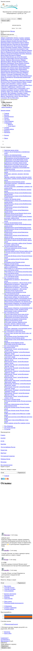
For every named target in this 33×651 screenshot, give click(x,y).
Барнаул (9, 41)
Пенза (21, 75)
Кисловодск (12, 55)
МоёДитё (3, 453)
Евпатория (13, 49)
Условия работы (9, 129)
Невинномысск (5, 64)
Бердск (25, 41)
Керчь (2, 55)
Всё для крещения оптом (11, 293)
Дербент (19, 47)
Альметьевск (9, 38)
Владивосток (17, 44)
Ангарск (16, 38)
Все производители (6, 465)
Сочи (23, 86)
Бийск (9, 42)
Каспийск (22, 53)
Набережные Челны (12, 63)
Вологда (3, 47)
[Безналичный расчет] (11, 624)
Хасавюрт (20, 93)
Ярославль (15, 97)
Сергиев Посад (27, 85)
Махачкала (4, 61)
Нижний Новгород (24, 66)
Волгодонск (17, 45)
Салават (29, 82)
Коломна (3, 56)
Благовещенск (15, 42)
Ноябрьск (25, 72)
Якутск (10, 97)
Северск (20, 85)
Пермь (3, 77)
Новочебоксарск (6, 71)
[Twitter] (4, 479)
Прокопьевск (5, 80)
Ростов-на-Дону (5, 82)
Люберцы (9, 60)
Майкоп (23, 60)
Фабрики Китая (5, 459)
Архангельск (9, 39)
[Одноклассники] (6, 479)
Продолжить (4, 646)
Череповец (17, 94)
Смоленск (19, 86)
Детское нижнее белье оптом (13, 246)
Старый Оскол (12, 88)
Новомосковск (5, 69)
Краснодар (4, 58)
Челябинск (11, 94)
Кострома (24, 56)
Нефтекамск (14, 64)
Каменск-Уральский (7, 53)
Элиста (16, 96)
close (2, 33)
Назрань (21, 63)
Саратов (24, 83)
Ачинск (22, 39)
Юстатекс (4, 462)
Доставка (7, 119)
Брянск (27, 42)
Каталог (6, 115)
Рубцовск (13, 82)
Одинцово (10, 74)
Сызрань (3, 90)
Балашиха (4, 41)
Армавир (27, 38)
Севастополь (4, 85)
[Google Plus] (7, 479)
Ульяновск (28, 91)
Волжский (24, 45)
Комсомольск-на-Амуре (13, 56)
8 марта (3, 435)
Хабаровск (13, 93)
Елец (26, 49)
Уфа (8, 93)
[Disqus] (16, 509)
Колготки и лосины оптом (12, 399)
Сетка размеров (9, 121)
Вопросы (7, 130)
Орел (26, 74)
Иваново (24, 50)
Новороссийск (14, 69)
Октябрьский (17, 74)
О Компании (8, 123)
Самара (3, 83)
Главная (6, 113)
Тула (12, 91)
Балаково (27, 39)
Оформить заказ (5, 647)
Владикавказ (25, 44)
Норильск (19, 72)
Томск (8, 91)
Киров (6, 55)
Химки (25, 93)
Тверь (26, 90)
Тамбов (21, 90)
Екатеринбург (21, 49)
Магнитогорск (16, 60)
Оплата (6, 118)
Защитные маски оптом (11, 150)
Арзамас (21, 38)
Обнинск (3, 74)
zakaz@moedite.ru (6, 107)
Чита (28, 94)
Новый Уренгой (5, 72)
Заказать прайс (5, 20)
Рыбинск (19, 82)
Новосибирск (23, 69)
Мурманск (20, 61)
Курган (17, 58)
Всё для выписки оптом (11, 278)
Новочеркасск (15, 71)
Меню (6, 138)
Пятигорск (22, 80)
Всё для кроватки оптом (11, 312)
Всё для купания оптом (11, 345)
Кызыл (25, 58)
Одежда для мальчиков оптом (13, 222)
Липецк (3, 60)
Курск (21, 58)
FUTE (2, 441)
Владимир (4, 45)
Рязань (24, 82)
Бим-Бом (3, 444)
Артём (3, 39)
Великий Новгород (6, 44)
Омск (23, 74)
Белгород (20, 41)
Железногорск (11, 50)
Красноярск (11, 58)
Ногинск (13, 72)
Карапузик (4, 450)
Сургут (27, 88)
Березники (4, 42)
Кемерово (29, 53)
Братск (22, 42)
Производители (9, 116)
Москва (12, 31)
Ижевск (29, 50)
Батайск (14, 41)
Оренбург (4, 75)
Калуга (29, 52)
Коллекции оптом (9, 347)
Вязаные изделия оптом (11, 263)
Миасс (9, 61)
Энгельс (21, 96)
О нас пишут (11, 126)
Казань (16, 52)
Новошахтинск (24, 71)
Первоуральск (28, 75)
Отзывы (6, 127)
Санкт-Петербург (10, 83)
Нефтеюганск (22, 64)
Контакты (7, 132)
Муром (25, 61)
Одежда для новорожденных (12, 155)
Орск (17, 75)
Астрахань (16, 39)
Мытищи (3, 63)
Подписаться (21, 472)
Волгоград (10, 45)
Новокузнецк (14, 68)
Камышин (16, 53)
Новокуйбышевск (24, 68)
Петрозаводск (9, 77)
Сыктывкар (9, 90)
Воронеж (8, 47)
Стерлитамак (21, 88)
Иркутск (3, 52)
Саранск (18, 83)
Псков (11, 80)
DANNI (3, 438)
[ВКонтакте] (2, 479)
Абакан (3, 38)
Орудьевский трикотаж (8, 456)
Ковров (18, 55)
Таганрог (16, 90)
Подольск (4, 79)
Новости (10, 124)
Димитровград (5, 49)
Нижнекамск (14, 66)
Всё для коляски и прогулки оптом (14, 331)
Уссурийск (4, 93)
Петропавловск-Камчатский (22, 77)
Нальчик (26, 63)
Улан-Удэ (21, 91)
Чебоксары (4, 94)
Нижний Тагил (5, 68)
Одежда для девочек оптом (12, 199)
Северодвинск (13, 85)
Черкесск (24, 94)
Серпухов (4, 86)
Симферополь (11, 86)
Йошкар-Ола (10, 52)
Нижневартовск (5, 66)
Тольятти (3, 91)
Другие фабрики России (8, 447)
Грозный (14, 47)
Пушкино (16, 80)
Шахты (3, 96)
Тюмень (16, 91)
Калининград (23, 52)
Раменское (29, 80)
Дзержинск (26, 47)
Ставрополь (4, 88)
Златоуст (18, 50)
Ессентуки (4, 50)
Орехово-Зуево (11, 75)
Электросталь (9, 96)
